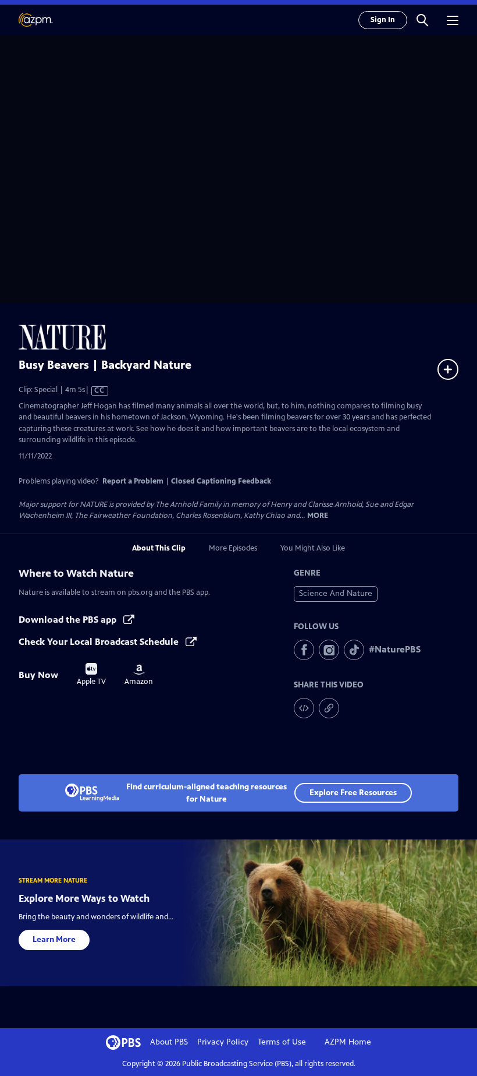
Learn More (54, 939)
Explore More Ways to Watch (84, 898)
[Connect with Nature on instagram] (329, 650)
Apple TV (91, 674)
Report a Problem (132, 481)
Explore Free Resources (353, 793)
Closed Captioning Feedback (221, 481)
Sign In (383, 19)
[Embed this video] (304, 708)
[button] (422, 20)
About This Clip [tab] (159, 548)
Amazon (138, 675)
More (317, 515)
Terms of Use (282, 1042)
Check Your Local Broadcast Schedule (100, 641)
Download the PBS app (69, 619)
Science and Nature (335, 593)
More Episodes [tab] (233, 548)
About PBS (169, 1042)
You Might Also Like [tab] (312, 548)
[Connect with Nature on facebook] (304, 650)
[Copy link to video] (329, 708)
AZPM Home (348, 1042)
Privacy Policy (222, 1042)
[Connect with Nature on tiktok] (354, 650)
